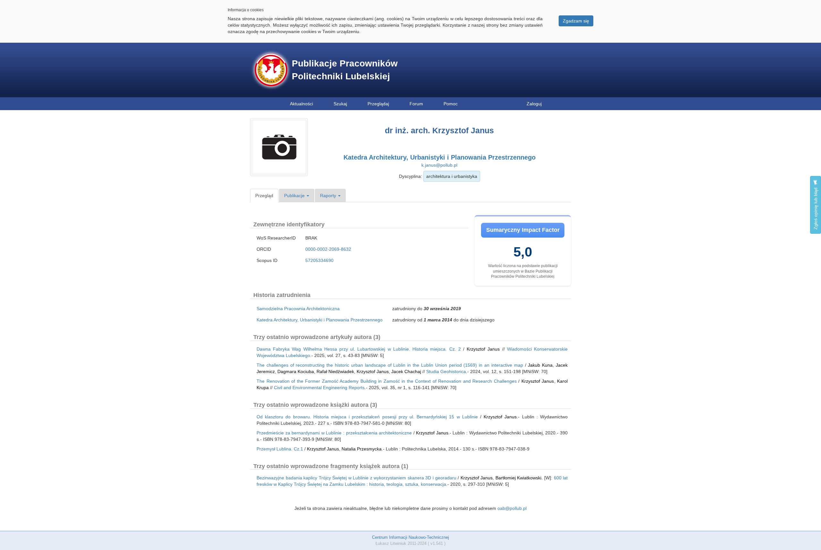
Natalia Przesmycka (362, 448)
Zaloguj (534, 103)
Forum (416, 103)
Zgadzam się (576, 20)
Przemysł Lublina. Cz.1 (280, 448)
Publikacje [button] (295, 195)
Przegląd (264, 195)
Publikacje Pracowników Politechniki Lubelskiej (345, 69)
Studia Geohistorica (446, 371)
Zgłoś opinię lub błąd (815, 208)
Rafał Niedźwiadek (335, 371)
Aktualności (301, 103)
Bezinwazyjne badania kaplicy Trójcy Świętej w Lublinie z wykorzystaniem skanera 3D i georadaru (356, 477)
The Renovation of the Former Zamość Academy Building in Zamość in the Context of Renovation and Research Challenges (387, 381)
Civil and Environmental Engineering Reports (319, 387)
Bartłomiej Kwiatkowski (518, 477)
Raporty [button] (328, 195)
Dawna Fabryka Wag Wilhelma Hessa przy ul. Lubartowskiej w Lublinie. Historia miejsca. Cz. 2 (359, 349)
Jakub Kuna (540, 365)
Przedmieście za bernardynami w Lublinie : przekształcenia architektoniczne (334, 432)
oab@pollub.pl (512, 508)
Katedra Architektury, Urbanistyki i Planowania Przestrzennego (439, 157)
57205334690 (319, 260)
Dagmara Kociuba (295, 371)
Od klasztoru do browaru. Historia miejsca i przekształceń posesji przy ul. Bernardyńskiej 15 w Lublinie (367, 416)
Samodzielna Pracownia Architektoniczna (298, 308)
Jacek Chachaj (406, 371)
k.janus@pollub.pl (439, 165)
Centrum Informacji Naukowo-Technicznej (410, 537)
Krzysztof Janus (483, 349)
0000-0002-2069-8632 (328, 249)
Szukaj (340, 103)
